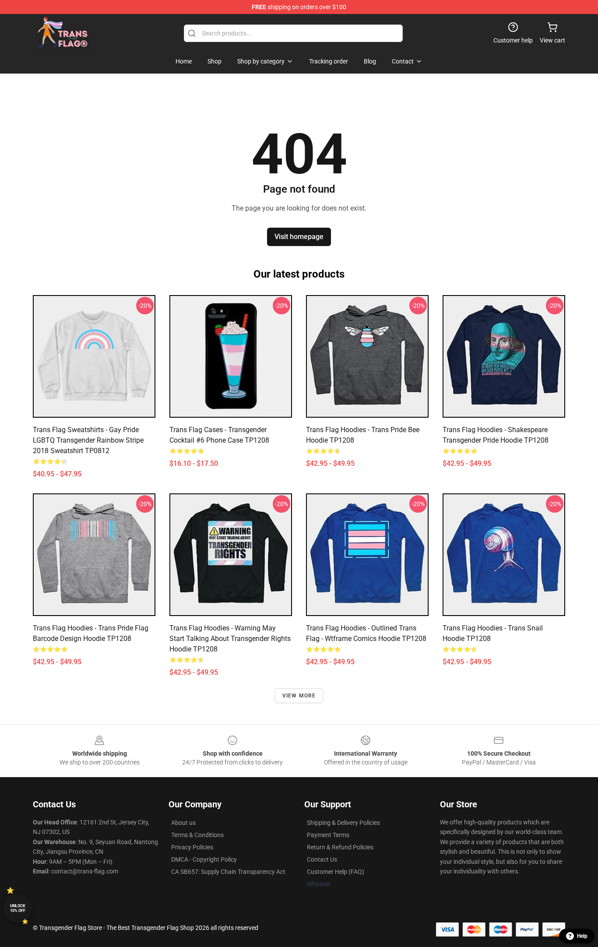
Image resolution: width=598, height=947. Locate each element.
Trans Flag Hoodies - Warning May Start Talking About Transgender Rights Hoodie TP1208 (230, 638)
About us (183, 822)
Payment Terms (328, 834)
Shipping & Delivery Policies (343, 822)
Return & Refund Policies (340, 847)
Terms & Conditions (197, 834)
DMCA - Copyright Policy (204, 859)
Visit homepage (299, 236)
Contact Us (322, 859)
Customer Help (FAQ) (335, 871)
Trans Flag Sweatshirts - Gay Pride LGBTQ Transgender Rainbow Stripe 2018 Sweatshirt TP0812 (88, 440)
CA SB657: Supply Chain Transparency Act (228, 871)
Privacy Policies (192, 847)
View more (299, 696)
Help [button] (582, 936)
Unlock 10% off (17, 908)
